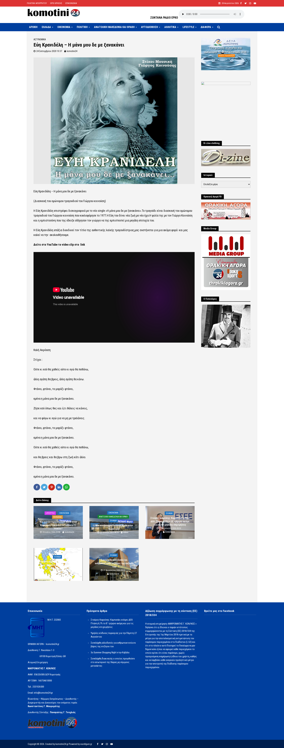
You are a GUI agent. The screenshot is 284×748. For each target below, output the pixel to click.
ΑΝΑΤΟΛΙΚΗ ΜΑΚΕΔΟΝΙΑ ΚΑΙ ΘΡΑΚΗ (114, 27)
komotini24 (72, 51)
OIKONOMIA (63, 27)
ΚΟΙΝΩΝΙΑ (57, 517)
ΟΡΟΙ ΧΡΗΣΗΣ (56, 3)
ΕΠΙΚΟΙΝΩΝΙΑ (71, 3)
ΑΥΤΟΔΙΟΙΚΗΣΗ (149, 27)
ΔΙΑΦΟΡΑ (206, 27)
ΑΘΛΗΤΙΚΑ (170, 27)
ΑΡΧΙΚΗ (33, 27)
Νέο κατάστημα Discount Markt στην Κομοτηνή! (114, 527)
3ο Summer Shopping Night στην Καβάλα (110, 652)
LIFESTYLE (188, 27)
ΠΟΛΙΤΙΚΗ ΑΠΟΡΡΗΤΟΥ (37, 3)
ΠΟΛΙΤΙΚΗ (82, 27)
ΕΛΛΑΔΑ (46, 27)
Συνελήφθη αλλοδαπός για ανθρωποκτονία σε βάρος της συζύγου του (114, 563)
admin (125, 532)
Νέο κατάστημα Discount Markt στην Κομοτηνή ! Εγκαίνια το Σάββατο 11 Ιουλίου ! (58, 525)
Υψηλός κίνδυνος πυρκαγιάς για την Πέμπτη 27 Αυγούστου (58, 563)
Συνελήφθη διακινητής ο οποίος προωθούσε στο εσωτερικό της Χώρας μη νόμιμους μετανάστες (113, 662)
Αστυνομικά (40, 39)
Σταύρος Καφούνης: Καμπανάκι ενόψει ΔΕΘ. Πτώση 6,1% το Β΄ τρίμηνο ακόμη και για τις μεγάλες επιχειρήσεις (170, 521)
